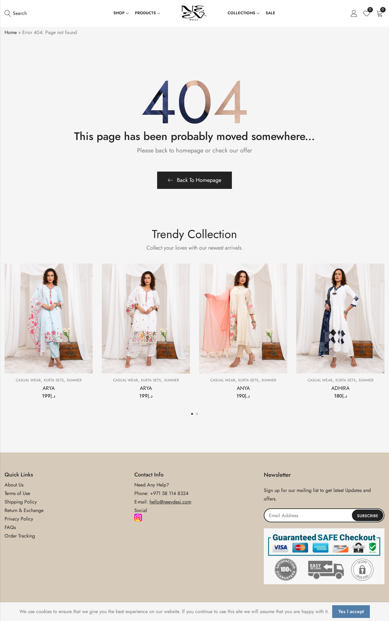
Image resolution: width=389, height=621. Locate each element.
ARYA (49, 388)
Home (11, 32)
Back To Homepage (199, 180)
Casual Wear (28, 380)
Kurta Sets (54, 380)
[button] (192, 414)
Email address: (324, 515)
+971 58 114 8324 (169, 493)
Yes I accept (351, 611)
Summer (74, 380)
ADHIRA (340, 388)
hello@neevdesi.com (170, 501)
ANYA (243, 388)
